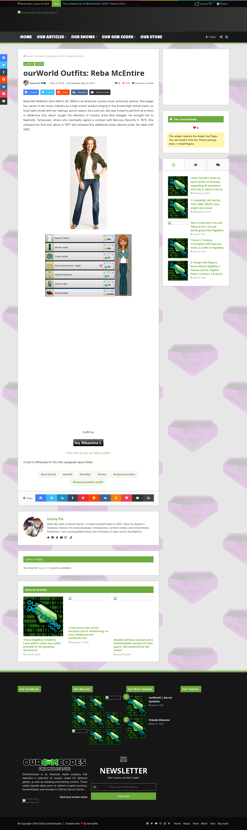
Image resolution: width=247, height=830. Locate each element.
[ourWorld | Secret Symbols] (136, 706)
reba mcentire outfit (89, 482)
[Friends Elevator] (136, 728)
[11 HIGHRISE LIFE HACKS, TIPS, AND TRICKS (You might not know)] (178, 208)
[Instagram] (66, 537)
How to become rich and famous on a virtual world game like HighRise (207, 226)
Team (196, 823)
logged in (43, 567)
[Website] (49, 537)
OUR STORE (151, 37)
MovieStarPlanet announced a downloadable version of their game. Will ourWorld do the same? (133, 645)
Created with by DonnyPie (81, 823)
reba (103, 474)
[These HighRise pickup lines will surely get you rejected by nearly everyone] (79, 733)
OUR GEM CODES (117, 37)
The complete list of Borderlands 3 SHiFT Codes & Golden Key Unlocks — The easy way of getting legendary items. (128, 3)
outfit (68, 474)
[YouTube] (62, 537)
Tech (212, 823)
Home (26, 37)
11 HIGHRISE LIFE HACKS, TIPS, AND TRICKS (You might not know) (206, 204)
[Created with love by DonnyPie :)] (38, 13)
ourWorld (40, 56)
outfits (86, 474)
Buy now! (223, 823)
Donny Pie (35, 83)
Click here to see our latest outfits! (88, 453)
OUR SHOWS (83, 37)
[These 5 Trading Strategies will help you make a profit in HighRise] (178, 248)
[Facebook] (53, 537)
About (186, 823)
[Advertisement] (159, 19)
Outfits (39, 63)
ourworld (49, 474)
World (204, 823)
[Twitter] (58, 537)
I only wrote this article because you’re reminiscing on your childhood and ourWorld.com (88, 633)
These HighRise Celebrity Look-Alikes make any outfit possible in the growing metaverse (42, 645)
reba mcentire (125, 474)
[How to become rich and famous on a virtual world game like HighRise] (178, 228)
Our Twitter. (190, 689)
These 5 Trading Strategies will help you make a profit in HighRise (207, 243)
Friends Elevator (159, 720)
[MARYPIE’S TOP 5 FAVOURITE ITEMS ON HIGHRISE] (113, 737)
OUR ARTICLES (50, 37)
